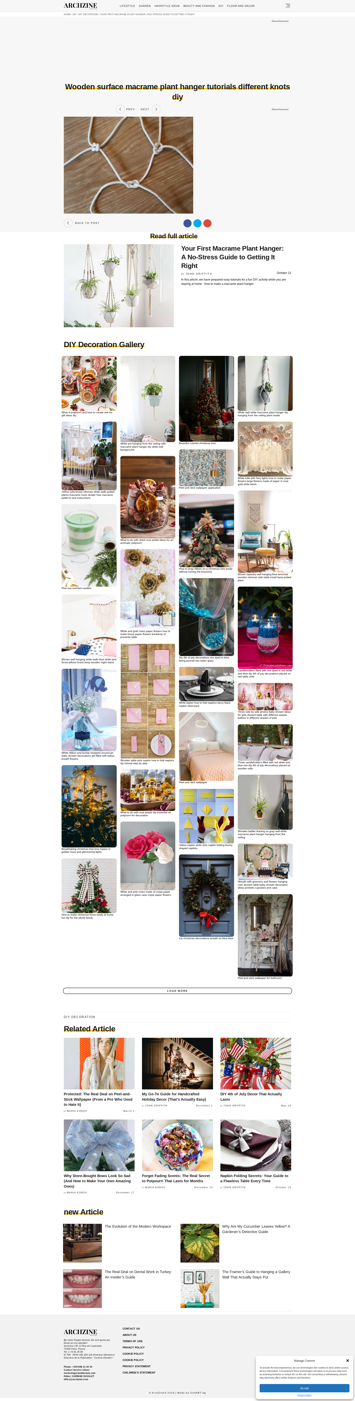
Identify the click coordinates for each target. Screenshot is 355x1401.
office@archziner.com (76, 1379)
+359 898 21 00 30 (82, 1367)
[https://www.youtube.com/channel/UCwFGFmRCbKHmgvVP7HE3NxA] (268, 1346)
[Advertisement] (177, 49)
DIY (221, 5)
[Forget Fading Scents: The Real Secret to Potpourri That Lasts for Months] (177, 1145)
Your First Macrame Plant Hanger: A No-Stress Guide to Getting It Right (147, 14)
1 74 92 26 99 (75, 1352)
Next (146, 109)
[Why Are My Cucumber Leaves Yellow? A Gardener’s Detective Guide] (199, 1243)
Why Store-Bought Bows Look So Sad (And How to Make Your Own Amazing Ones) (97, 1181)
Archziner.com (81, 6)
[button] (347, 1360)
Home (67, 14)
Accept (304, 1388)
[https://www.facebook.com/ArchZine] (255, 1346)
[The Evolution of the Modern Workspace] (82, 1243)
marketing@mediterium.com (80, 1373)
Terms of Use (133, 1341)
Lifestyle (127, 5)
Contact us (131, 1328)
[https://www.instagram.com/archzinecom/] (262, 1346)
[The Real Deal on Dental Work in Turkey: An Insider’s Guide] (82, 1289)
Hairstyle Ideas (167, 5)
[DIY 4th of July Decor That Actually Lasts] (255, 1063)
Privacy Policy (304, 1395)
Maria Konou (77, 1111)
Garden (145, 5)
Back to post (86, 223)
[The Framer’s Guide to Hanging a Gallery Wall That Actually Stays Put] (199, 1289)
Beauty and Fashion (199, 5)
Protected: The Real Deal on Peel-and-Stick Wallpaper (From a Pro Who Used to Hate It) (98, 1099)
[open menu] (288, 6)
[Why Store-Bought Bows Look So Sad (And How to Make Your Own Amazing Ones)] (99, 1145)
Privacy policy (134, 1347)
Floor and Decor (241, 5)
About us (129, 1334)
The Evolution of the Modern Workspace (138, 1226)
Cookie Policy (133, 1360)
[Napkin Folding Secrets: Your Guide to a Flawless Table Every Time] (255, 1145)
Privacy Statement (137, 1366)
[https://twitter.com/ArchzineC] (275, 1346)
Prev (130, 109)
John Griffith (199, 273)
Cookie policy (133, 1353)
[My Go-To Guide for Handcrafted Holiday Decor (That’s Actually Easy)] (177, 1063)
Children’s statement (139, 1372)
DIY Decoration (88, 14)
